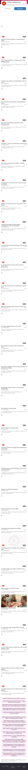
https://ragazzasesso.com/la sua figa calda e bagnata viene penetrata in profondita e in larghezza (14, 754)
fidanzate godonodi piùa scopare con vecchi (14, 698)
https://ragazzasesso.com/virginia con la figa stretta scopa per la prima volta (14, 732)
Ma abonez (20, 8)
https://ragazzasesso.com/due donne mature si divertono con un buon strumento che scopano (14, 705)
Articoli (3, 766)
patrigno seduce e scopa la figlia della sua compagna (14, 736)
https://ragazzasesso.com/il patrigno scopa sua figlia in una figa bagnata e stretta (14, 717)
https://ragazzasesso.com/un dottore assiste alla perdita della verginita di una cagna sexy (14, 709)
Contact (18, 766)
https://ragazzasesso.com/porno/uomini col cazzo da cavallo (14, 712)
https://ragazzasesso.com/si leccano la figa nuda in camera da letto (14, 701)
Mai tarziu (7, 8)
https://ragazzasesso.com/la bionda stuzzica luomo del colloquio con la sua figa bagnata (14, 750)
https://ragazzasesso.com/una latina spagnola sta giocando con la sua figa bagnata (14, 725)
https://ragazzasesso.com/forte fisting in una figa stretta (14, 729)
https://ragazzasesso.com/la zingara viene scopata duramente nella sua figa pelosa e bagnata (14, 746)
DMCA (7, 766)
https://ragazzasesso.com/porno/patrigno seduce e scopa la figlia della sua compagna (14, 721)
